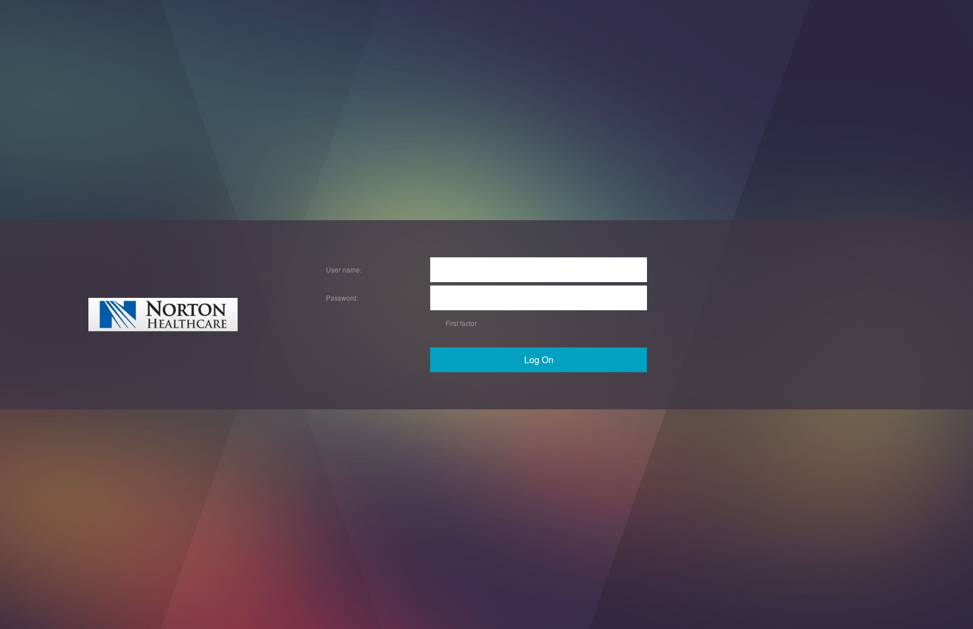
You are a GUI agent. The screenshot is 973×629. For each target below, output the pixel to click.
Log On (539, 359)
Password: (342, 297)
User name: (343, 269)
